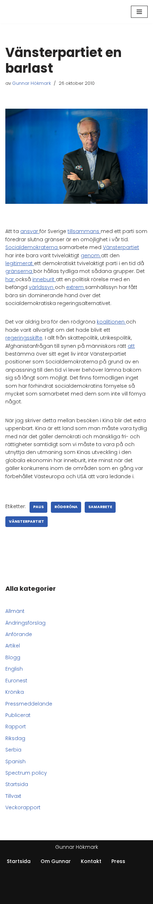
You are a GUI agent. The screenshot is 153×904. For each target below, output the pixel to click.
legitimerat (19, 263)
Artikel (12, 645)
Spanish (15, 761)
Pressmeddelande (28, 703)
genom (91, 255)
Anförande (18, 634)
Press (118, 861)
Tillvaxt (13, 796)
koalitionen (111, 321)
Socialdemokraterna (32, 247)
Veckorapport (23, 807)
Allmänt (15, 611)
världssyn (42, 287)
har (10, 279)
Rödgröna (66, 507)
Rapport (15, 726)
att (131, 346)
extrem (75, 287)
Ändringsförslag (25, 622)
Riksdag (15, 738)
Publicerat (18, 715)
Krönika (14, 692)
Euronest (16, 680)
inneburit (44, 279)
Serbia (13, 749)
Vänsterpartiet (121, 247)
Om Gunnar (56, 861)
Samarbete (100, 507)
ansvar (29, 231)
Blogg (12, 657)
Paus (38, 507)
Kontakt (91, 861)
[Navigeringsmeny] (139, 12)
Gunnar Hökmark (31, 83)
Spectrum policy (26, 772)
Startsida (16, 784)
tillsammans (84, 231)
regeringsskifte (23, 337)
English (14, 668)
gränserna (19, 271)
